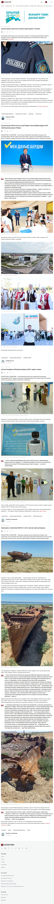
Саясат (3, 859)
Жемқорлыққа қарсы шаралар (8, 883)
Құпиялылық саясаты (6, 878)
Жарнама (3, 900)
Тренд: (2, 5)
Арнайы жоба (33, 6)
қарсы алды (42, 511)
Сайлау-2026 (8, 6)
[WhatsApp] (4, 32)
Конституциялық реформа (22, 6)
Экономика (4, 864)
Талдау (3, 862)
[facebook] (12, 848)
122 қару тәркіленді (42, 106)
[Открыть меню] (51, 2)
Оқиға (2, 856)
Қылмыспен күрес (21, 114)
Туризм (4, 830)
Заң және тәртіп (48, 6)
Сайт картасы (4, 894)
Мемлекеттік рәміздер (7, 881)
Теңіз (28, 830)
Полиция (38, 114)
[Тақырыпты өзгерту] (47, 2)
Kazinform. (11, 39)
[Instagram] (2, 32)
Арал (9, 830)
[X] (13, 32)
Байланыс (3, 897)
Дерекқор (40, 6)
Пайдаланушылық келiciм (7, 875)
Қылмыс (31, 114)
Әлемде (3, 867)
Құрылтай (4, 357)
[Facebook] (10, 32)
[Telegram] (7, 32)
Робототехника (37, 516)
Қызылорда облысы (7, 114)
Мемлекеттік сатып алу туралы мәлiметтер (12, 886)
